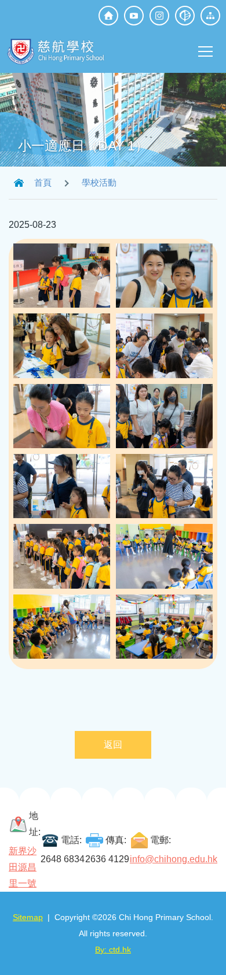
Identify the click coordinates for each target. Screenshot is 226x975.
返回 (113, 744)
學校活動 (99, 182)
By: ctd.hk (113, 949)
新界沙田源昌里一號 (23, 867)
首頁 (43, 182)
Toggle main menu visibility (205, 51)
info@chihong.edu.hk (173, 859)
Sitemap (28, 917)
